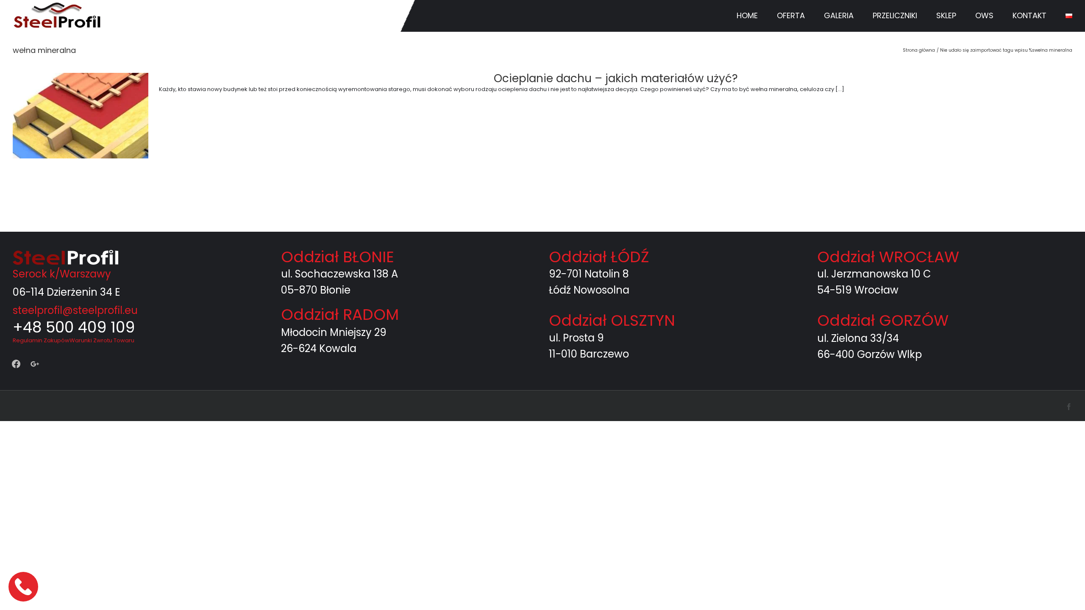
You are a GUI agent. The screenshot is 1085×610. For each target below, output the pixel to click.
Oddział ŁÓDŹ (599, 257)
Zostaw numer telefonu (24, 586)
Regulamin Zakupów (41, 340)
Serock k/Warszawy (62, 274)
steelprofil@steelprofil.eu (75, 310)
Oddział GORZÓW (883, 320)
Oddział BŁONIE (337, 257)
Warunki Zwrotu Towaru (102, 340)
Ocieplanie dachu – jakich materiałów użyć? (616, 78)
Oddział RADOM (340, 314)
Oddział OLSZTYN (612, 320)
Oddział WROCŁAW (888, 257)
